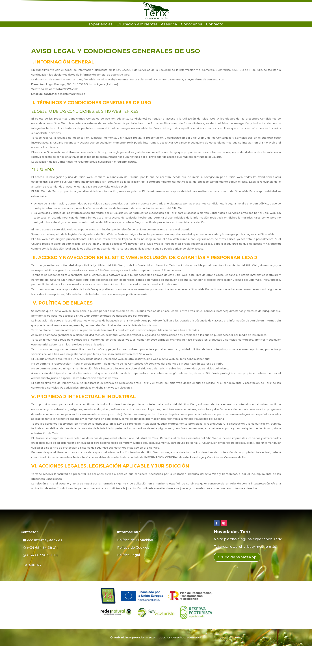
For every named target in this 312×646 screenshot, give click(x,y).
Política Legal (128, 555)
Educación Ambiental (136, 24)
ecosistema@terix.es (44, 540)
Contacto (214, 24)
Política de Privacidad (135, 540)
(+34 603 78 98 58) (42, 555)
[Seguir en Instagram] (224, 523)
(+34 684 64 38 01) (42, 548)
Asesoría (169, 24)
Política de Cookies (133, 548)
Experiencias (100, 24)
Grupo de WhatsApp (237, 557)
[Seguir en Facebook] (217, 523)
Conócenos (191, 24)
